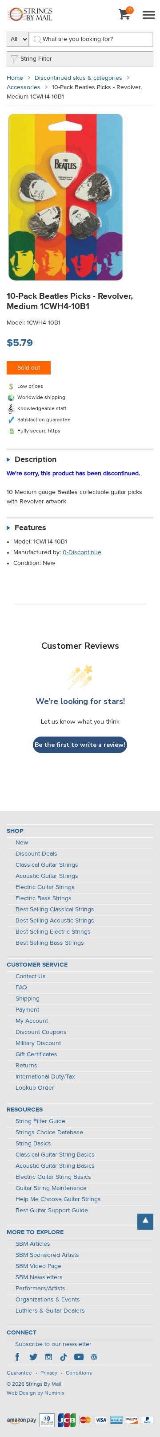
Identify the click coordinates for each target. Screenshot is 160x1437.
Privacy (48, 1373)
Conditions (79, 1373)
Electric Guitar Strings (45, 887)
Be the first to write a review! (80, 745)
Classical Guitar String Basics (55, 1155)
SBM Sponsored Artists (47, 1255)
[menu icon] (148, 15)
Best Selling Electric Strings (53, 932)
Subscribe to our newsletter (53, 1344)
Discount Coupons (41, 1032)
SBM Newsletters (39, 1277)
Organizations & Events (48, 1300)
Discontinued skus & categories (78, 78)
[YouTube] (78, 1358)
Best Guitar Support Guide (52, 1210)
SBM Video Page (38, 1266)
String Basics (33, 1144)
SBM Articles (33, 1244)
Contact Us (31, 976)
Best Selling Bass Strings (50, 943)
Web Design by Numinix (35, 1393)
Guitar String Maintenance (51, 1188)
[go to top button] (145, 1222)
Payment (27, 1010)
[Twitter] (33, 1358)
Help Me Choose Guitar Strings (58, 1199)
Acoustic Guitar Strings (47, 876)
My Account (32, 1021)
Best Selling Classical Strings (55, 909)
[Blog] (93, 1358)
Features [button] (30, 528)
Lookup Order (35, 1088)
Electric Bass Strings (44, 898)
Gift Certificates (36, 1054)
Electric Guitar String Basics (53, 1177)
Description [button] (35, 460)
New (22, 843)
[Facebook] (18, 1358)
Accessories (23, 87)
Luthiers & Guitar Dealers (50, 1311)
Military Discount (38, 1043)
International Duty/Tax (45, 1077)
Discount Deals (36, 854)
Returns (26, 1065)
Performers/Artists (40, 1288)
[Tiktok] (63, 1358)
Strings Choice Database (49, 1132)
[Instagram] (48, 1358)
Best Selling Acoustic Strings (55, 921)
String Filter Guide (40, 1121)
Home (15, 78)
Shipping (28, 999)
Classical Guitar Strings (47, 865)
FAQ (21, 987)
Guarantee (19, 1373)
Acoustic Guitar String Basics (55, 1166)
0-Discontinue (82, 552)
